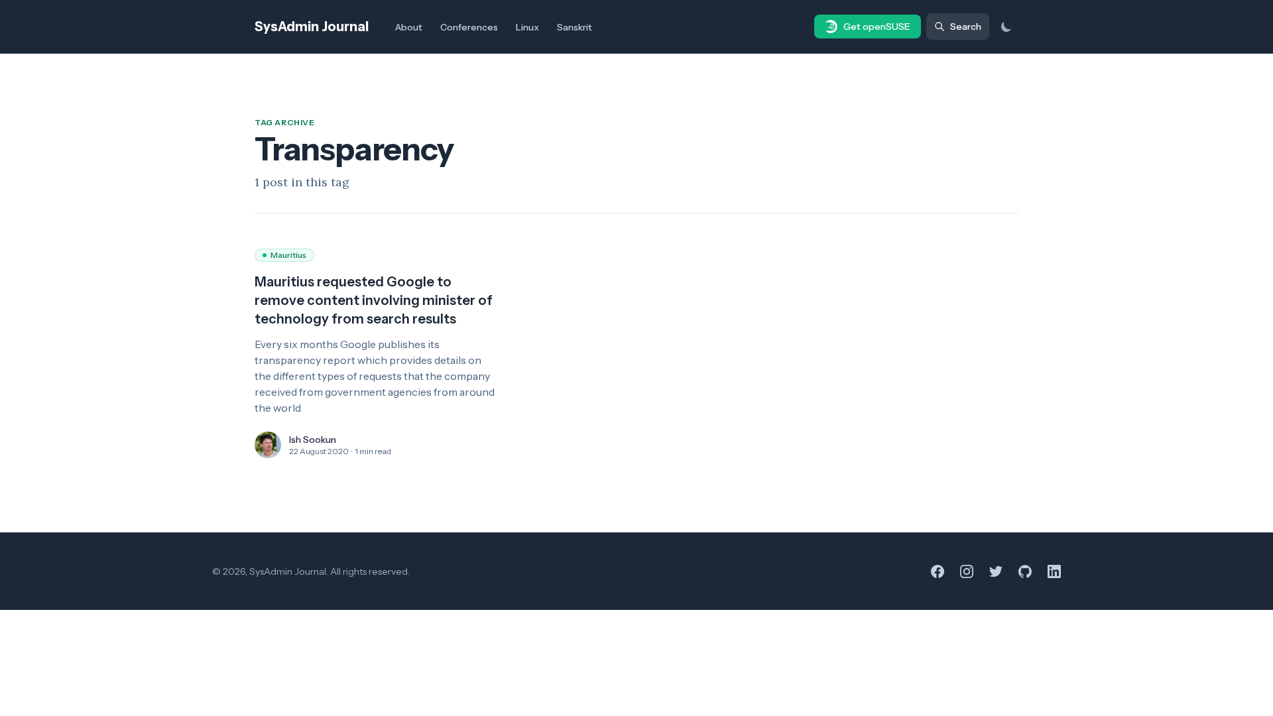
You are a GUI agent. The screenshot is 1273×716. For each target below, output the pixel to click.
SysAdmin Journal (312, 26)
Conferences (469, 27)
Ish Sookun (312, 440)
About (408, 27)
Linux (527, 27)
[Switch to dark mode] (1006, 26)
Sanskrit (574, 27)
